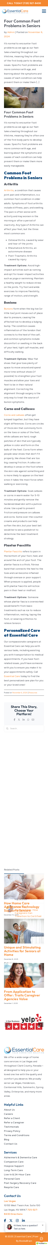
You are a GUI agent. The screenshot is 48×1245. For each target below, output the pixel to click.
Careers (8, 1114)
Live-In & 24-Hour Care (17, 1174)
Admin (11, 32)
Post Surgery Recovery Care (20, 1183)
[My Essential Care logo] (24, 1050)
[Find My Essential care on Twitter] (11, 1220)
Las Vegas (10, 1201)
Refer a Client (12, 1118)
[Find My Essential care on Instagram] (17, 1220)
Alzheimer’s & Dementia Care (20, 1157)
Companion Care (13, 1161)
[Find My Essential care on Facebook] (5, 1220)
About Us (9, 1109)
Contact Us (10, 1143)
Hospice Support (14, 1166)
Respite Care (11, 1187)
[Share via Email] (33, 719)
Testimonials (11, 1126)
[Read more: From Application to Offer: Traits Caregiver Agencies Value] (24, 975)
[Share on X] (19, 719)
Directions (17, 1214)
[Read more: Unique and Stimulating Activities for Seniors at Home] (24, 931)
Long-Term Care (13, 1170)
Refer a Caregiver (14, 1122)
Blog (6, 1139)
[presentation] (7, 1024)
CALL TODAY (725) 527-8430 (24, 3)
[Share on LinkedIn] (24, 719)
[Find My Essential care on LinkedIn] (23, 1220)
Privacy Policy (12, 1131)
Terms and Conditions (16, 1135)
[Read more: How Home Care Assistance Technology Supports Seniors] (24, 887)
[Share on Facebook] (14, 719)
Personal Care (12, 1178)
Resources (33, 693)
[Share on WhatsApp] (28, 719)
